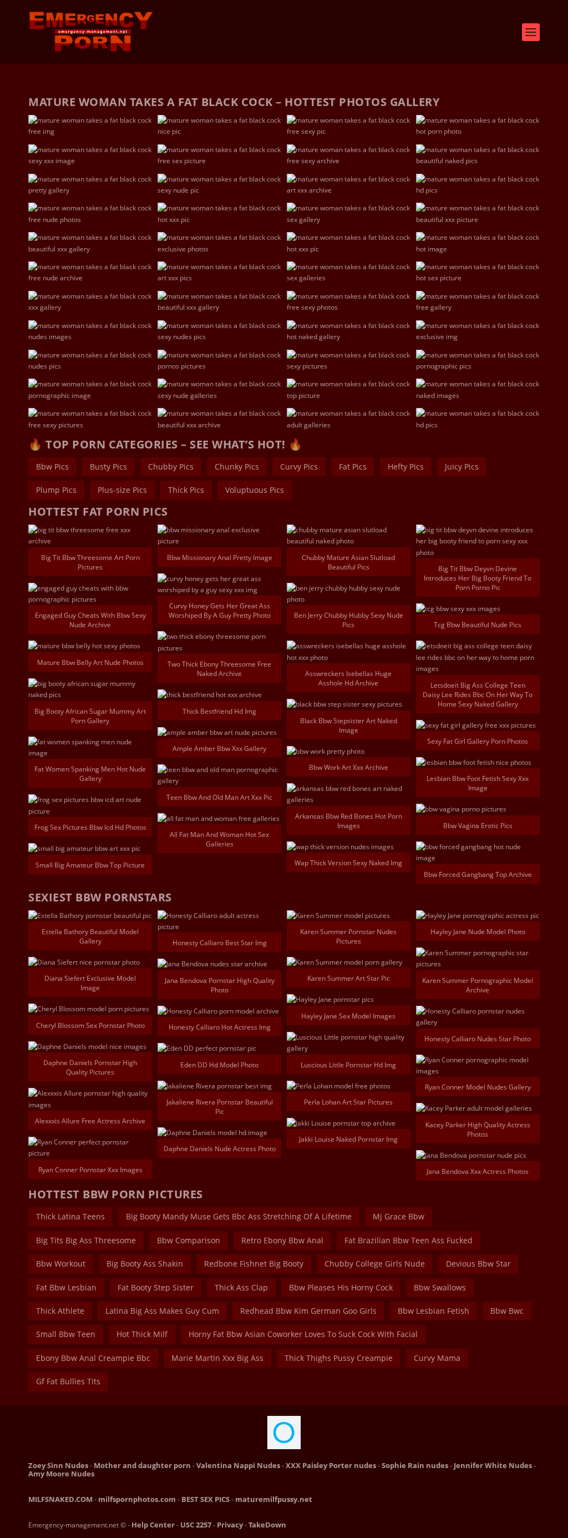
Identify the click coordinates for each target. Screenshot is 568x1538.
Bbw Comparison (188, 1240)
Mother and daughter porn (142, 1465)
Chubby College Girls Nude (374, 1263)
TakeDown (267, 1525)
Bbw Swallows (440, 1287)
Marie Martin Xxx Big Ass (217, 1358)
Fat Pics (353, 466)
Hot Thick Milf (142, 1334)
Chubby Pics (171, 466)
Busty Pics (108, 466)
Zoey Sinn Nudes (58, 1465)
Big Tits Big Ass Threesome (86, 1240)
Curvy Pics (299, 466)
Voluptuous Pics (254, 490)
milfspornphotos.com (137, 1499)
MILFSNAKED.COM (60, 1499)
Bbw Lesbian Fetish (433, 1310)
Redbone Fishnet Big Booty (253, 1263)
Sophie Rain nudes (415, 1465)
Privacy (230, 1525)
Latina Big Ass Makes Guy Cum (162, 1310)
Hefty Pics (406, 466)
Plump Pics (56, 490)
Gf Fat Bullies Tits (68, 1381)
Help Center (153, 1525)
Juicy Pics (462, 466)
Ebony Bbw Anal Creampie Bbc (93, 1358)
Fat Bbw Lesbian (66, 1287)
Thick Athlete (60, 1310)
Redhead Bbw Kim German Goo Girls (308, 1310)
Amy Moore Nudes (61, 1474)
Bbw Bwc (507, 1310)
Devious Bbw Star (478, 1263)
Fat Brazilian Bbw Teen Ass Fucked (408, 1240)
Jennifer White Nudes (493, 1465)
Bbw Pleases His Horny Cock (341, 1287)
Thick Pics (186, 490)
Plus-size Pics (122, 490)
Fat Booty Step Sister (156, 1287)
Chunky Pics (237, 466)
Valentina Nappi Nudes (238, 1465)
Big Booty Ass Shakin (144, 1263)
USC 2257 (195, 1525)
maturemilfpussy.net (273, 1499)
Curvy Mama (437, 1358)
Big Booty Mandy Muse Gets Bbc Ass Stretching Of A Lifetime (239, 1216)
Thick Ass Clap (241, 1287)
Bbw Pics (52, 466)
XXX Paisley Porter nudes (331, 1465)
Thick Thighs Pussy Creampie (339, 1358)
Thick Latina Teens (70, 1216)
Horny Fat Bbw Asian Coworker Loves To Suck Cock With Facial (303, 1334)
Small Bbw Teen (65, 1334)
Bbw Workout (60, 1263)
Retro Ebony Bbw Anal (282, 1240)
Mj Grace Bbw (398, 1216)
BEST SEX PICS (205, 1499)
